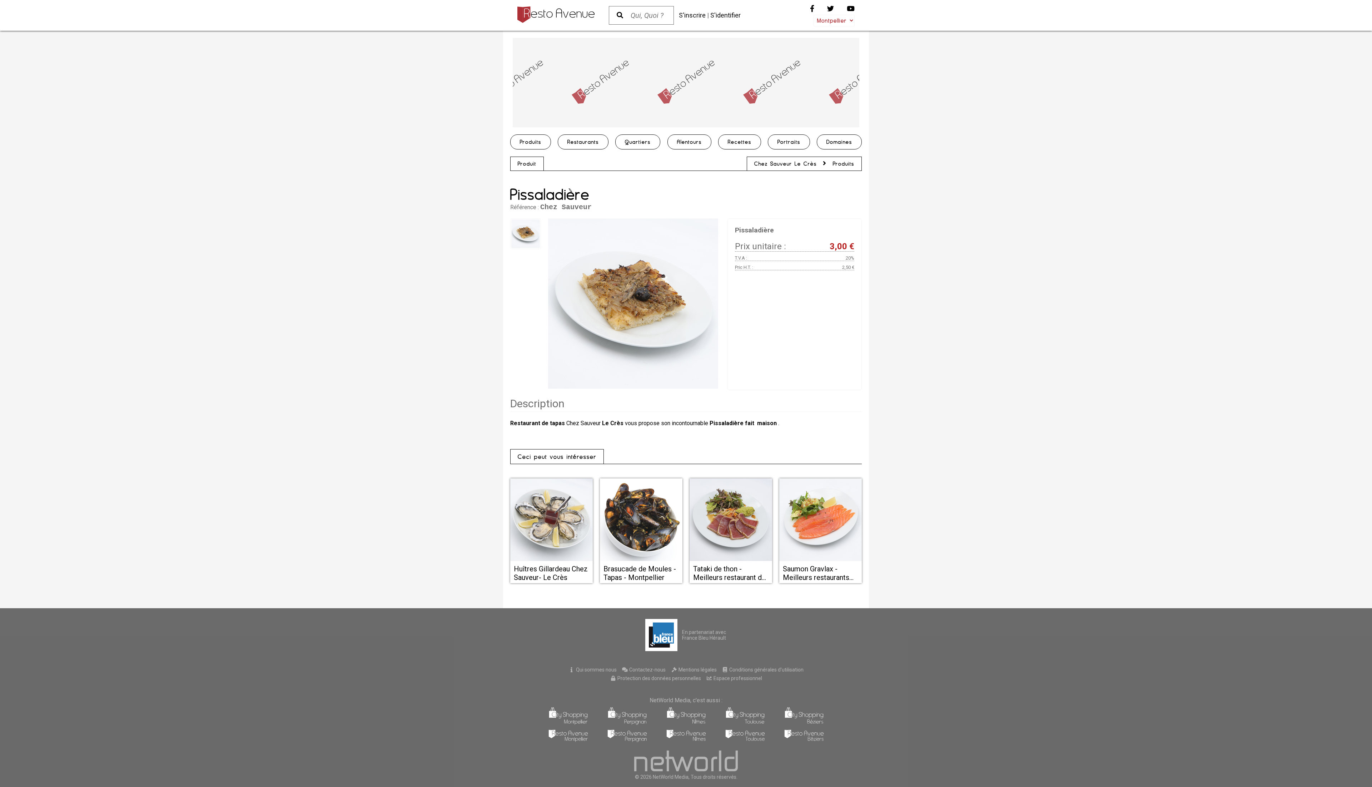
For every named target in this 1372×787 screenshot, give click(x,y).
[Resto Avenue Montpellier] (568, 740)
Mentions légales (697, 670)
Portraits (788, 142)
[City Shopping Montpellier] (568, 722)
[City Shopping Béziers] (804, 722)
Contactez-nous (647, 670)
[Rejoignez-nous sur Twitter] (830, 9)
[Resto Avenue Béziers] (804, 740)
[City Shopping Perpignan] (627, 722)
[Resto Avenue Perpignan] (627, 740)
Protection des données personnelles (658, 678)
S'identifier (725, 15)
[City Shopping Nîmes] (686, 722)
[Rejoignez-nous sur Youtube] (851, 9)
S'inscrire (692, 15)
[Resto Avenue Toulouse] (745, 740)
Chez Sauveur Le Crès (785, 164)
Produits (530, 142)
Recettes (739, 142)
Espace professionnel (737, 678)
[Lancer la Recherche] (620, 15)
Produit (527, 164)
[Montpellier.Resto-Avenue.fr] (556, 14)
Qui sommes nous (596, 670)
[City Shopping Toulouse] (745, 722)
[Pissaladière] (633, 303)
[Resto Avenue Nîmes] (686, 740)
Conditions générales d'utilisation (766, 670)
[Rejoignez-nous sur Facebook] (812, 9)
